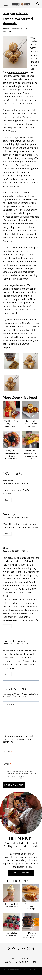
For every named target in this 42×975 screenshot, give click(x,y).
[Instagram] (8, 948)
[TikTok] (18, 948)
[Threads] (33, 948)
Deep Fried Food (19, 13)
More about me (20, 873)
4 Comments (8, 31)
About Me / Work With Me (21, 962)
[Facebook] (13, 948)
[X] (28, 948)
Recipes (26, 959)
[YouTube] (23, 948)
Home (6, 13)
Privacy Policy (20, 972)
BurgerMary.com (17, 72)
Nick (7, 28)
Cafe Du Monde (11, 271)
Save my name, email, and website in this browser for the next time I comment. (21, 773)
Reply (7, 500)
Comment (10, 704)
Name (8, 751)
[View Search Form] (38, 4)
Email (7, 763)
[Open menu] (6, 4)
